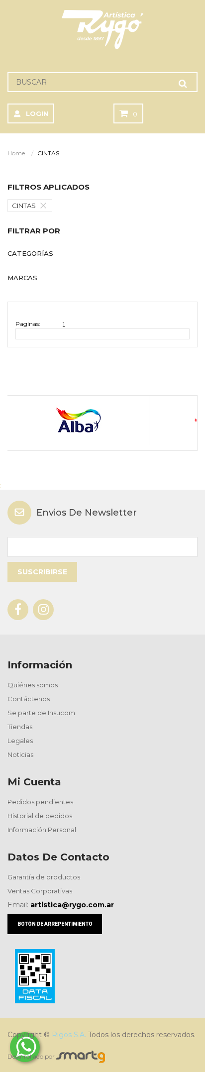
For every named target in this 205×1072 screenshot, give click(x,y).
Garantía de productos (43, 877)
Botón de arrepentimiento (55, 924)
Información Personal (41, 830)
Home (16, 153)
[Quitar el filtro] (46, 206)
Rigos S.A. (69, 1034)
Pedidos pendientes (40, 802)
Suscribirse (42, 571)
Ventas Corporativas (39, 891)
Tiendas (19, 727)
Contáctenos (28, 699)
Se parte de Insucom (41, 713)
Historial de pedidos (39, 816)
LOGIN (37, 113)
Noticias (20, 754)
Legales (20, 741)
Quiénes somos (32, 685)
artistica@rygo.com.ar (72, 904)
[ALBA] (78, 420)
